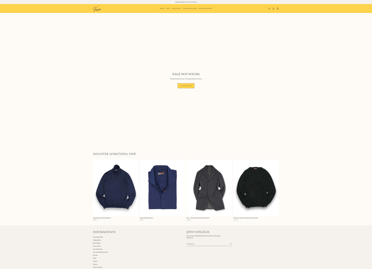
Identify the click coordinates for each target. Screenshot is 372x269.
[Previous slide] (96, 188)
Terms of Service (97, 267)
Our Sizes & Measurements (100, 252)
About (94, 258)
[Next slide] (136, 188)
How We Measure (98, 249)
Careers (95, 264)
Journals (95, 255)
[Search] (269, 8)
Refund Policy (96, 243)
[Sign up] (231, 244)
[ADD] (135, 213)
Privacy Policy (97, 246)
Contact (95, 261)
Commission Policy (98, 237)
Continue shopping (186, 85)
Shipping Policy (97, 240)
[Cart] (278, 8)
